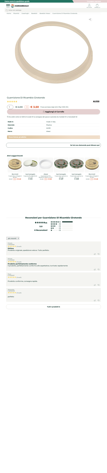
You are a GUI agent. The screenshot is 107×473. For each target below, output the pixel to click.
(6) (60, 222)
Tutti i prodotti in (53, 307)
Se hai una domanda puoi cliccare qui (84, 145)
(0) (60, 224)
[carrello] (97, 6)
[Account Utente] (89, 6)
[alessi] (96, 101)
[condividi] (90, 19)
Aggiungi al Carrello (54, 112)
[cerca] (6, 10)
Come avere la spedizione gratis (17, 1)
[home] (19, 6)
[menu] (8, 6)
